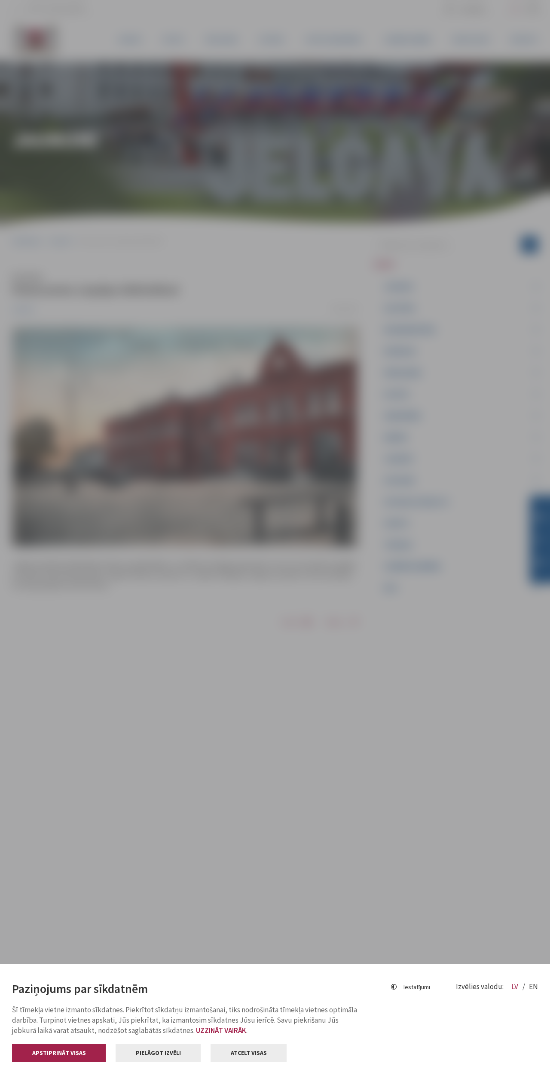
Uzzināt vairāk (221, 1030)
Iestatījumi (416, 987)
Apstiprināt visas (59, 1053)
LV (515, 986)
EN (533, 986)
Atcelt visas (249, 1053)
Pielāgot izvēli (158, 1053)
